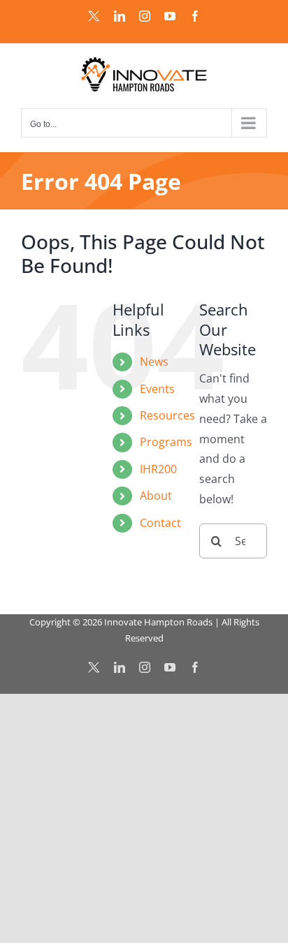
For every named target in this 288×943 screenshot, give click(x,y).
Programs (166, 442)
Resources (167, 415)
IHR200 (158, 469)
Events (157, 388)
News (154, 361)
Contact (160, 522)
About (156, 495)
